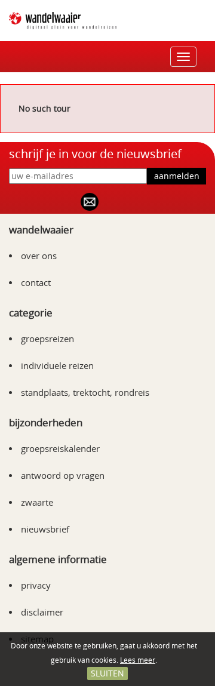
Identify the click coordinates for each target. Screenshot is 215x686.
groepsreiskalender (60, 448)
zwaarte (37, 502)
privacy (36, 585)
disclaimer (42, 612)
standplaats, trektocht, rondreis (85, 392)
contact (36, 282)
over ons (39, 256)
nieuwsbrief (45, 529)
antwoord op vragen (63, 475)
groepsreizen (47, 338)
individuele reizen (57, 365)
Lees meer (137, 660)
